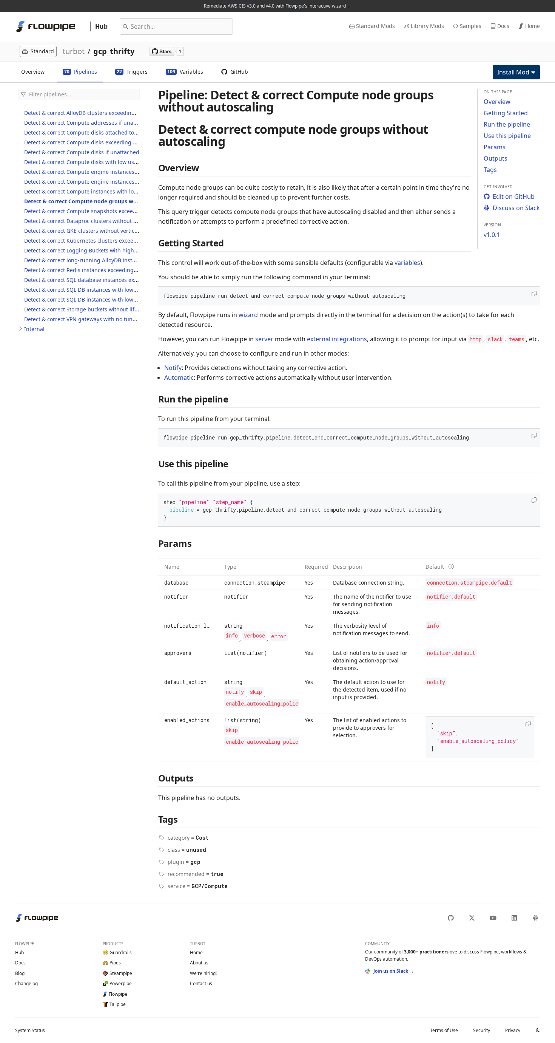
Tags (490, 170)
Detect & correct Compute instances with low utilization (94, 191)
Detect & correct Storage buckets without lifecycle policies (97, 309)
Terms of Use (444, 1030)
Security (481, 1030)
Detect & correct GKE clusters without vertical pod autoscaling (102, 230)
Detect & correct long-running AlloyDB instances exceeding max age (110, 260)
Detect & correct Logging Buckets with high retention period (100, 250)
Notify (173, 368)
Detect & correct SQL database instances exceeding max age (100, 279)
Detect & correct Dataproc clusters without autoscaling (93, 220)
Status (30, 1030)
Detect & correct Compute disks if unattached (81, 152)
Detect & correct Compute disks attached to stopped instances (103, 132)
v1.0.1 (492, 235)
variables (407, 262)
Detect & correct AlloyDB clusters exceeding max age (91, 112)
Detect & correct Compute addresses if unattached (88, 122)
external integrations (337, 339)
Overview (497, 101)
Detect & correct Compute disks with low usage (83, 162)
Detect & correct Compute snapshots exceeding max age (96, 211)
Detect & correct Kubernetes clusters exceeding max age (96, 240)
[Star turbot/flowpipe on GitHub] (167, 51)
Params (495, 147)
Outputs (495, 158)
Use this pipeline (507, 136)
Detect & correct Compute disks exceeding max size (89, 142)
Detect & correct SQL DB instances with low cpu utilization (97, 299)
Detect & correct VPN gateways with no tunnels (83, 319)
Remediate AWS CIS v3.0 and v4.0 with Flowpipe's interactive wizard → (278, 6)
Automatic (179, 377)
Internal (34, 329)
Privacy (512, 1030)
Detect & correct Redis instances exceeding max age (90, 270)
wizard (248, 315)
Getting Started (506, 113)
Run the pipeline (507, 124)
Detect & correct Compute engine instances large (86, 181)
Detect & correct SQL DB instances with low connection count (101, 289)
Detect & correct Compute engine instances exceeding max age (104, 171)
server (264, 339)
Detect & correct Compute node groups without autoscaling (102, 201)
